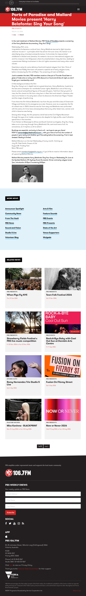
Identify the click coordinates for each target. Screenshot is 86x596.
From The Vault (12, 218)
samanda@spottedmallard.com (30, 132)
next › (47, 446)
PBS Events (16, 28)
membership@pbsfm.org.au (32, 151)
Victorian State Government (28, 568)
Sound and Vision (13, 227)
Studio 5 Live (10, 232)
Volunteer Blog (11, 237)
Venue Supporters (51, 232)
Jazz (14, 35)
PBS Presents (49, 223)
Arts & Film (48, 208)
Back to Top (77, 591)
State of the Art (50, 227)
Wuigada (47, 237)
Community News (13, 213)
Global (21, 35)
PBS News (9, 223)
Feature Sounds (50, 213)
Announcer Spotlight (14, 208)
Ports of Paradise (51, 41)
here (11, 565)
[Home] (14, 9)
